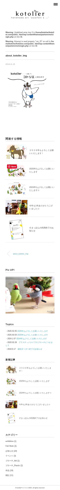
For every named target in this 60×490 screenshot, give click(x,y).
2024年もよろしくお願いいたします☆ (35, 393)
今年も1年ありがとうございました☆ (34, 404)
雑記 (7, 475)
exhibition (10, 441)
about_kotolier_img (20, 254)
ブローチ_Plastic (13, 465)
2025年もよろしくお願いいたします (32, 335)
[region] (30, 295)
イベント (9, 456)
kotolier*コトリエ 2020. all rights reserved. (31, 488)
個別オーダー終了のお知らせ (30, 349)
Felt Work (10, 446)
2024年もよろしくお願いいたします (31, 338)
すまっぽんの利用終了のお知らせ (33, 418)
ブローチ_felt (11, 461)
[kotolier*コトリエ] (30, 12)
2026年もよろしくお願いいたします (32, 331)
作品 (7, 470)
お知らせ (9, 451)
